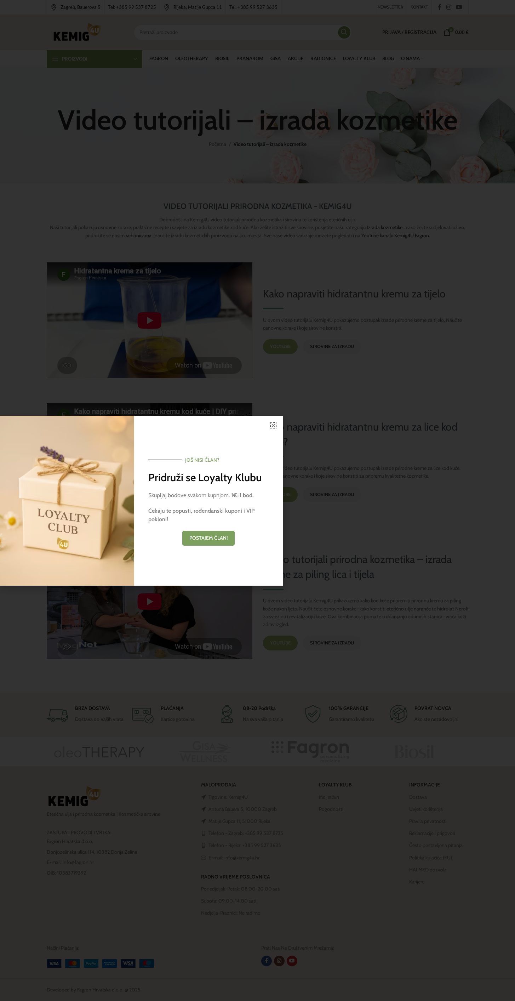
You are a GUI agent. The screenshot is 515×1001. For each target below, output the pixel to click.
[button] (273, 425)
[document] (257, 500)
